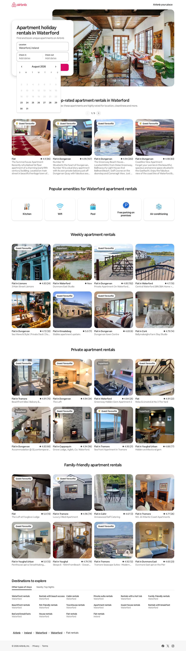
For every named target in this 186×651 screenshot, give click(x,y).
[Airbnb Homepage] (19, 4)
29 (56, 102)
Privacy (35, 646)
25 (33, 102)
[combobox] (42, 48)
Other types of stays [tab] (22, 587)
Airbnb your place (162, 4)
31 (27, 108)
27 (44, 102)
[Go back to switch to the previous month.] (22, 67)
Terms (45, 646)
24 (27, 102)
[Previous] (87, 113)
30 (21, 108)
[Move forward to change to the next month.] (55, 67)
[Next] (98, 113)
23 (21, 102)
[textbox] (29, 58)
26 (38, 102)
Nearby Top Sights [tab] (45, 587)
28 (50, 102)
